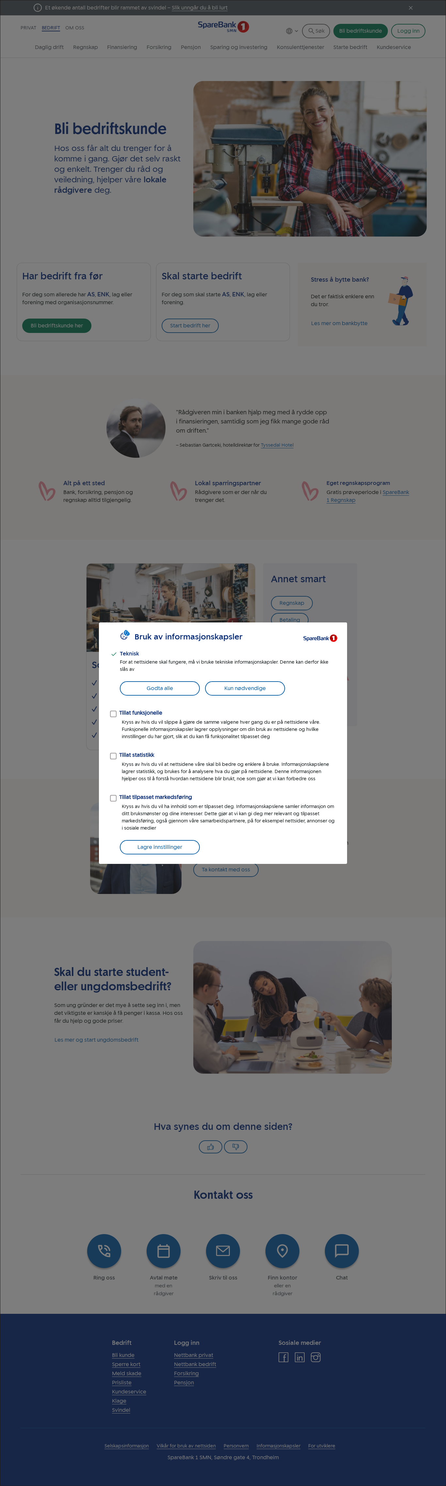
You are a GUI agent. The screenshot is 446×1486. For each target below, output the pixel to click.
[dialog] (223, 743)
